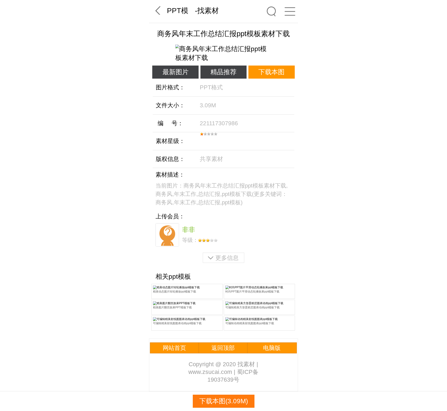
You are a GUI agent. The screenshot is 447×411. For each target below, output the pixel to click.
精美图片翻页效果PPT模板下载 (172, 307)
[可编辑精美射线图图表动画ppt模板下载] (187, 319)
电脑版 (272, 348)
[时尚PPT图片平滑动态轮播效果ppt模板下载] (259, 287)
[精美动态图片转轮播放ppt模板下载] (187, 287)
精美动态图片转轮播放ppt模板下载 (174, 291)
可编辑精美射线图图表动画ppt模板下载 (177, 323)
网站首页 (174, 348)
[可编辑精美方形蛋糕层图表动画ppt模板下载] (259, 303)
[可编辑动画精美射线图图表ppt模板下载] (259, 319)
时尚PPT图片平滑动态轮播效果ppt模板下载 (252, 291)
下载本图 (271, 72)
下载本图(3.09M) (223, 401)
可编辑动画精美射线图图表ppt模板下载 (249, 323)
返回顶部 (223, 348)
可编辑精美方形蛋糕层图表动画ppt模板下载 (252, 307)
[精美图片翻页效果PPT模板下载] (187, 303)
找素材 (208, 11)
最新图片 (176, 72)
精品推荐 (223, 72)
